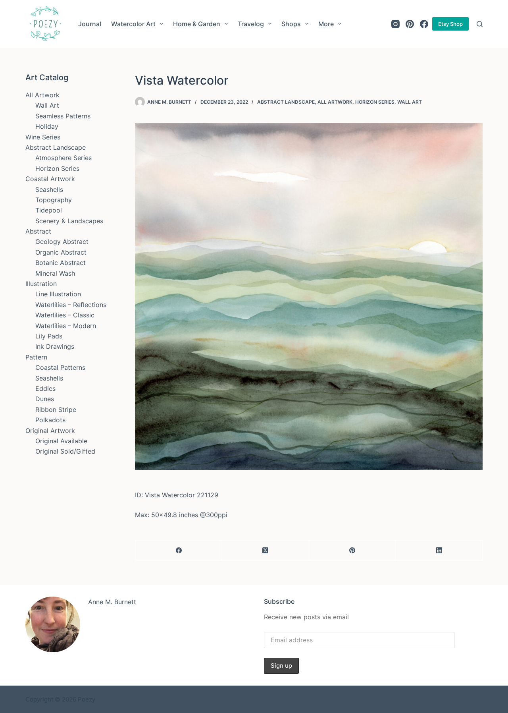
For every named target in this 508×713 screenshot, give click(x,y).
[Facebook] (424, 24)
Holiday (46, 126)
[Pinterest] (410, 24)
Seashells (49, 189)
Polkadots (50, 420)
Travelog (251, 24)
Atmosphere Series (63, 158)
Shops (291, 24)
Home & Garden (196, 24)
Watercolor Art (133, 24)
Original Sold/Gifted (65, 451)
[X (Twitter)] (265, 551)
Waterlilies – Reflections (70, 305)
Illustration (41, 284)
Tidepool (48, 210)
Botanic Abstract (60, 263)
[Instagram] (395, 24)
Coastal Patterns (60, 367)
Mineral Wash (55, 273)
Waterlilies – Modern (65, 326)
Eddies (45, 388)
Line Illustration (58, 294)
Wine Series (42, 137)
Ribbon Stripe (55, 410)
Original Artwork (50, 431)
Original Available (61, 441)
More (326, 24)
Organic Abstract (61, 252)
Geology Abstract (62, 241)
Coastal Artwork (50, 179)
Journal (89, 24)
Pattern (36, 357)
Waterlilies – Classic (64, 315)
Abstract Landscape (286, 102)
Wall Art (409, 102)
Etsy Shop (450, 24)
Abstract (38, 231)
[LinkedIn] (439, 551)
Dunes (44, 399)
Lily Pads (48, 336)
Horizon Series (374, 102)
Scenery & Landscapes (69, 221)
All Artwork (335, 102)
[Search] (480, 24)
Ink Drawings (54, 346)
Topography (53, 200)
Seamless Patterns (62, 116)
